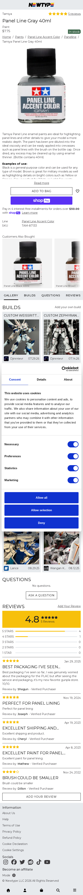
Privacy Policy (11, 831)
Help (5, 819)
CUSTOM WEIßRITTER (21, 315)
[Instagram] (5, 863)
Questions (51, 295)
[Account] (25, 890)
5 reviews (74, 14)
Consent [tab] (15, 379)
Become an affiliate (17, 869)
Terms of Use (11, 825)
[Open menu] (75, 890)
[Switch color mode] (14, 875)
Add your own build (68, 307)
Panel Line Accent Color (44, 37)
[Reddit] (30, 863)
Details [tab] (41, 379)
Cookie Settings (13, 850)
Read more (41, 183)
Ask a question (41, 595)
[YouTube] (47, 863)
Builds (30, 295)
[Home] (8, 890)
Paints (19, 37)
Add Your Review (69, 606)
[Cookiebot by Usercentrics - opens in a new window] (62, 368)
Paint (5, 27)
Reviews (73, 295)
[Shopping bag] (41, 890)
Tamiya (7, 14)
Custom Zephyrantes (61, 315)
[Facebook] (14, 863)
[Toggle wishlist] (78, 191)
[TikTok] (39, 863)
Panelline (70, 37)
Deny (41, 522)
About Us (8, 813)
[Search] (58, 890)
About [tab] (68, 379)
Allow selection (41, 510)
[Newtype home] (41, 5)
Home (6, 37)
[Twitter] (22, 863)
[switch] (73, 456)
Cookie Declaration (15, 844)
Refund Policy (11, 838)
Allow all (41, 497)
